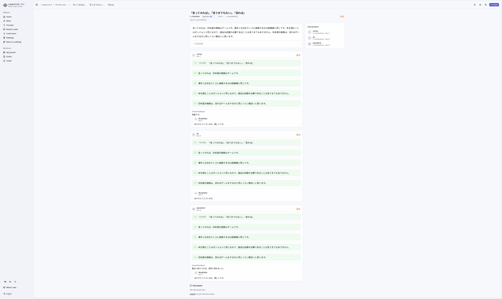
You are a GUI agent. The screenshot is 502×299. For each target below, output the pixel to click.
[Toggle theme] (480, 5)
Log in (192, 294)
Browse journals (61, 4)
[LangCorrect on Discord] (5, 282)
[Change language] (486, 5)
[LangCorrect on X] (15, 282)
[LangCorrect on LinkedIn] (10, 282)
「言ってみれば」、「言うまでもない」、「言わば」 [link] (93, 4)
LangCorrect (46, 4)
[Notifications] (475, 5)
